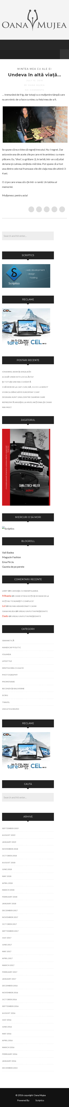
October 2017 (9, 924)
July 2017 (6, 938)
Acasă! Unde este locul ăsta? (18, 377)
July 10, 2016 (34, 80)
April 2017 (7, 958)
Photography (10, 675)
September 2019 (10, 828)
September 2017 (10, 931)
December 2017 (9, 910)
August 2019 (8, 835)
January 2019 (9, 842)
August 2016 (8, 1013)
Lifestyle (7, 661)
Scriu (5, 695)
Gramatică (8, 640)
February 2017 (9, 972)
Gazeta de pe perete (13, 566)
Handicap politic (11, 647)
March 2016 (8, 1047)
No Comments (34, 90)
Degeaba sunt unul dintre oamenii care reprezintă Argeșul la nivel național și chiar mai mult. (27, 402)
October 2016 (9, 999)
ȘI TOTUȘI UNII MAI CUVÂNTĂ (16, 382)
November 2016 (10, 992)
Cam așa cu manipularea (24, 591)
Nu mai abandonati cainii (23, 606)
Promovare (8, 681)
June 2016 (7, 1027)
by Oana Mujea (34, 85)
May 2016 (6, 1033)
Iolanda (6, 654)
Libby (5, 591)
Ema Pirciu (8, 561)
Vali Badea (8, 552)
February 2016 (9, 1054)
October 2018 (9, 855)
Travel (6, 702)
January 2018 (9, 903)
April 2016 (7, 1040)
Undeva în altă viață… (34, 74)
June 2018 (7, 869)
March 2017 (8, 965)
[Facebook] (56, 54)
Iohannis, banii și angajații (16, 371)
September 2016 (10, 1006)
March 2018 (8, 890)
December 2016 (9, 985)
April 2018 (7, 883)
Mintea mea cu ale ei (34, 68)
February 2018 (9, 897)
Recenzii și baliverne (13, 688)
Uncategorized (10, 709)
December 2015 (9, 1068)
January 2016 (9, 1061)
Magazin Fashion (11, 557)
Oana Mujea (8, 611)
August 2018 (8, 862)
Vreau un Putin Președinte (33, 611)
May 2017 (6, 951)
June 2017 (7, 944)
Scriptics (39, 1100)
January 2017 (9, 979)
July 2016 (6, 1020)
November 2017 (10, 917)
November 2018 (10, 849)
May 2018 (6, 876)
